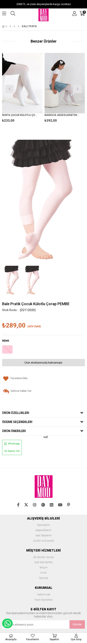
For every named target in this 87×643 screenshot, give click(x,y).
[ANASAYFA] (6, 26)
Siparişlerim (43, 525)
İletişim (43, 567)
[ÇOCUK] (10, 26)
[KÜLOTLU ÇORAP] (14, 26)
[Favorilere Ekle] (22, 88)
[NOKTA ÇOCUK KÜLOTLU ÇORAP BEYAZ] (22, 83)
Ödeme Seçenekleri (17, 422)
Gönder (77, 624)
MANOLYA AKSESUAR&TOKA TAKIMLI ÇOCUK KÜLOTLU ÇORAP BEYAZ (62, 115)
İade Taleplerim (43, 535)
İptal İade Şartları (43, 562)
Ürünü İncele (30, 88)
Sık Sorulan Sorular (43, 557)
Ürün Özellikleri (15, 413)
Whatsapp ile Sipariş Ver (12, 447)
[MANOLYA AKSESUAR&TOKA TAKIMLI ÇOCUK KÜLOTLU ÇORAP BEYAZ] (65, 83)
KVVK (43, 573)
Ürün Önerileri (14, 431)
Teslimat (43, 578)
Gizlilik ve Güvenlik (43, 541)
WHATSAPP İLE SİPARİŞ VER (7, 623)
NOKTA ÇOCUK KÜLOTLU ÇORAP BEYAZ (19, 115)
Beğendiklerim (43, 530)
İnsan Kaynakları (43, 600)
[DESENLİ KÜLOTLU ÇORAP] (18, 26)
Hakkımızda (43, 594)
